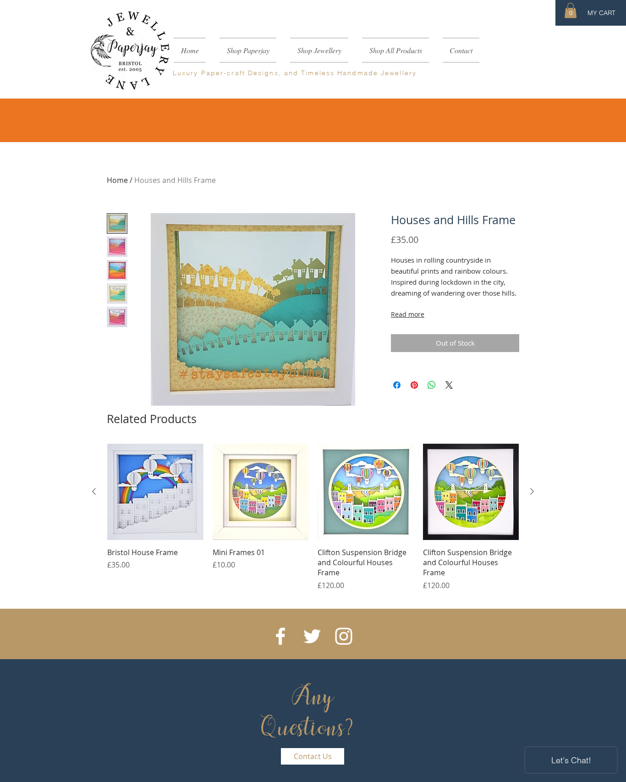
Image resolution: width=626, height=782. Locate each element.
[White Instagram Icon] (343, 636)
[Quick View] (155, 492)
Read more (407, 314)
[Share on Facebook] (396, 385)
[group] (313, 517)
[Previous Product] (93, 491)
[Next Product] (532, 491)
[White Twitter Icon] (312, 636)
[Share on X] (449, 385)
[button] (570, 10)
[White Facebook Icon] (280, 636)
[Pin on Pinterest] (414, 385)
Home (117, 180)
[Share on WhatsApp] (431, 385)
